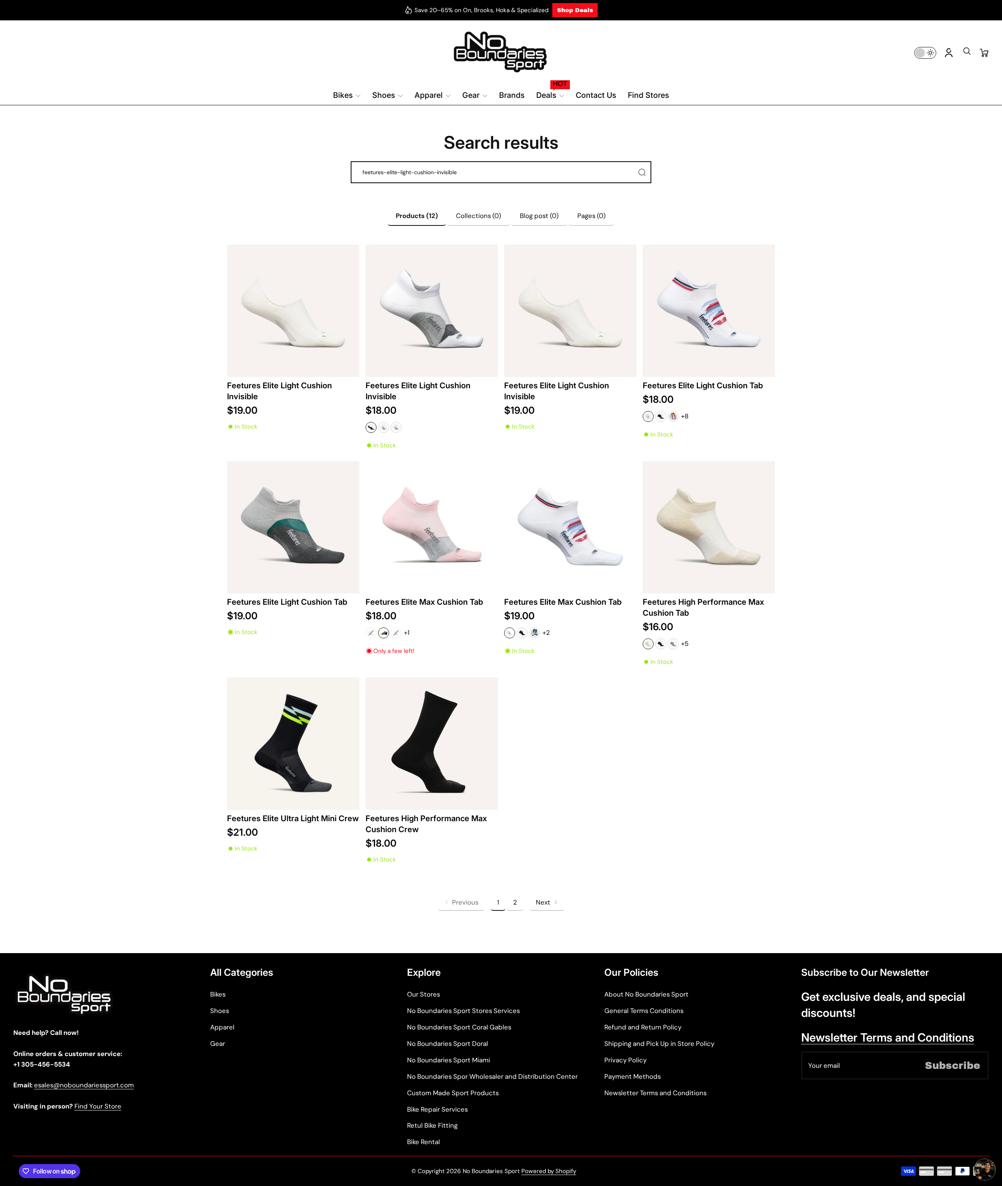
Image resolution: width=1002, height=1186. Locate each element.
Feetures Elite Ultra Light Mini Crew (293, 818)
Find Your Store (97, 1106)
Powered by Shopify (548, 1171)
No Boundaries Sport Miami (448, 1060)
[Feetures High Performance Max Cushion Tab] (709, 527)
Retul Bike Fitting (432, 1125)
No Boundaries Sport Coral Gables (459, 1027)
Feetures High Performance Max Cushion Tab (703, 607)
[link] (461, 902)
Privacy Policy (625, 1060)
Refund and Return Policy (642, 1027)
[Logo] (500, 52)
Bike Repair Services (437, 1109)
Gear (217, 1043)
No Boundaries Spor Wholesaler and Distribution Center (492, 1076)
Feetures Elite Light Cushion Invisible (279, 390)
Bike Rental (423, 1141)
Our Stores (423, 994)
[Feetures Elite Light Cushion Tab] (709, 311)
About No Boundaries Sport (646, 994)
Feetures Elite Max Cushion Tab (424, 602)
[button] (966, 53)
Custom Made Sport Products (453, 1093)
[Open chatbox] (985, 1170)
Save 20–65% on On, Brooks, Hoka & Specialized (481, 10)
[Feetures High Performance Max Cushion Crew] (432, 744)
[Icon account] (948, 53)
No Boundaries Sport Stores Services (463, 1010)
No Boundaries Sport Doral (447, 1043)
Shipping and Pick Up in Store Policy (659, 1043)
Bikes (217, 994)
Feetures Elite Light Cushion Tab (703, 385)
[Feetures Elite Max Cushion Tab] (432, 527)
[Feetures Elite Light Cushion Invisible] (293, 311)
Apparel (222, 1027)
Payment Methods (632, 1076)
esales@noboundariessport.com (84, 1085)
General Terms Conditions (643, 1010)
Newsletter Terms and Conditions (655, 1093)
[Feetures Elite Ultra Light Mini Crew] (293, 744)
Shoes (219, 1010)
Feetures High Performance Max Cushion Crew (426, 823)
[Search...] (642, 172)
